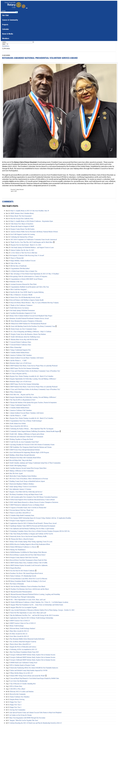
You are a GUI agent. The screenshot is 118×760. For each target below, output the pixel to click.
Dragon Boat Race (15, 568)
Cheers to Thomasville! (17, 258)
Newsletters (5, 46)
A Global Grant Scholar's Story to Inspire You (23, 271)
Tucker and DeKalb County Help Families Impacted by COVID (28, 670)
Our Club (5, 15)
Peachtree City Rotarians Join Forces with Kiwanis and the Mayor (30, 589)
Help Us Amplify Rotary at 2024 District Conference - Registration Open (31, 221)
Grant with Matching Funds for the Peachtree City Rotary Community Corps (33, 326)
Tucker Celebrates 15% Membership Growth (23, 576)
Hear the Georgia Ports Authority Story (21, 218)
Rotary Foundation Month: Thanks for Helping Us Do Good (28, 581)
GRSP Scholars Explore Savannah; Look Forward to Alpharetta (28, 565)
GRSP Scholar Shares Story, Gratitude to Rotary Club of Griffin (28, 563)
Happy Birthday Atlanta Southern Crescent (22, 260)
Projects (5, 25)
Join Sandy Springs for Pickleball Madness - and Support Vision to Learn (32, 247)
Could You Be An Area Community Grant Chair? (24, 442)
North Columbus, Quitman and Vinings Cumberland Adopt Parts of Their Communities (35, 463)
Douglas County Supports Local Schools (22, 520)
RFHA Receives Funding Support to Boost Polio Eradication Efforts (30, 544)
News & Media (7, 34)
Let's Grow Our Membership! (18, 681)
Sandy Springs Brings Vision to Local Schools (23, 486)
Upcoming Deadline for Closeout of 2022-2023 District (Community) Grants (32, 444)
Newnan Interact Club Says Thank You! (21, 510)
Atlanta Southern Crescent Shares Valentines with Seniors (27, 358)
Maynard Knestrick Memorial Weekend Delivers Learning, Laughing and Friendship (35, 594)
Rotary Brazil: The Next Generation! (21, 216)
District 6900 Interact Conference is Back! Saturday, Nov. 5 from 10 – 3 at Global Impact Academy (39, 602)
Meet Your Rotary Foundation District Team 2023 (24, 652)
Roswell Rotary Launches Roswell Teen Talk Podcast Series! (28, 555)
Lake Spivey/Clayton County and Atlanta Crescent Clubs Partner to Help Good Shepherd (35, 712)
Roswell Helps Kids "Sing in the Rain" (21, 460)
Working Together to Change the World (21, 439)
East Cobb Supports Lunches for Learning (22, 234)
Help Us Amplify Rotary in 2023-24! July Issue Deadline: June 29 (29, 211)
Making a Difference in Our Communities (22, 471)
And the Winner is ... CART (18, 360)
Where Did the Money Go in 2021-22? (21, 673)
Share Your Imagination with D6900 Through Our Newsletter (27, 718)
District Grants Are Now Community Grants (24, 329)
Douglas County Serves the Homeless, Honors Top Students (28, 334)
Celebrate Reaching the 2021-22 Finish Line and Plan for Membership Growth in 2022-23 (35, 723)
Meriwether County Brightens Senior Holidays (23, 476)
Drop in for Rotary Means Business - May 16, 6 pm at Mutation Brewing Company (34, 302)
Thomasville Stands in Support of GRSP (22, 226)
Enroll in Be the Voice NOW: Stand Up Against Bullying (27, 292)
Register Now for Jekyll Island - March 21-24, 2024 (26, 245)
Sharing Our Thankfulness (18, 550)
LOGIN (3, 11)
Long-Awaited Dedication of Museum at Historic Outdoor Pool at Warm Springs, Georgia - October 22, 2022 (42, 610)
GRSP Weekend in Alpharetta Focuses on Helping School (27, 505)
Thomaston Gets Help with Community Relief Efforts (25, 457)
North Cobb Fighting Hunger (18, 465)
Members (5, 38)
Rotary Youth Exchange (17, 626)
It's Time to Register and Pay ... (19, 373)
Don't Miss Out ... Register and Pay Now (22, 394)
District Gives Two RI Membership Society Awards (25, 297)
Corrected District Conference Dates (20, 342)
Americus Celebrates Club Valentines (21, 355)
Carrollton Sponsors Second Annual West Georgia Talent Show (28, 468)
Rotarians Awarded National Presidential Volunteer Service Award (29, 318)
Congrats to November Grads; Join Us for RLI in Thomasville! (28, 507)
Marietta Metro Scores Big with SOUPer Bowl (24, 339)
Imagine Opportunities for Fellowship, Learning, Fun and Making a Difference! (33, 379)
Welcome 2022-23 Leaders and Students (22, 691)
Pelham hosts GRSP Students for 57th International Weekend (28, 323)
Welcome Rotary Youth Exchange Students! (22, 628)
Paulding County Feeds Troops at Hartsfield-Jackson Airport (27, 481)
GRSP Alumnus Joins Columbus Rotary (22, 213)
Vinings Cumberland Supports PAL (20, 350)
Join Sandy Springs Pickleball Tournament (22, 310)
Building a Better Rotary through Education (22, 455)
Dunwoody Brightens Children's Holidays (22, 484)
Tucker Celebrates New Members (20, 697)
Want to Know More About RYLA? (20, 644)
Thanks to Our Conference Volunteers (21, 305)
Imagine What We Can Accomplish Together (24, 607)
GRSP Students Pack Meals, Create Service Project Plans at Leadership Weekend (33, 366)
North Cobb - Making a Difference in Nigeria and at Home (27, 434)
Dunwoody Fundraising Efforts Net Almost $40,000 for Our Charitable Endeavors (34, 668)
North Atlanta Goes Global (18, 423)
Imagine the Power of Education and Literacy (23, 647)
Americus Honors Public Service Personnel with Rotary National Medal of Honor (34, 232)
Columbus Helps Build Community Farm (22, 515)
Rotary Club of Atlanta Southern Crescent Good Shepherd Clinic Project (31, 316)
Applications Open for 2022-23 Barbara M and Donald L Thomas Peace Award (33, 523)
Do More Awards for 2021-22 (18, 634)
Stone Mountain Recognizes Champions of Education (26, 321)
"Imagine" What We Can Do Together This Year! (23, 720)
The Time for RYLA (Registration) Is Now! (22, 400)
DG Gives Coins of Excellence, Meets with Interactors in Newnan (29, 478)
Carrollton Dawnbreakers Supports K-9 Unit (23, 313)
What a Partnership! (16, 347)
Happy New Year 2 (15, 705)
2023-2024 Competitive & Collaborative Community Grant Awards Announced (33, 239)
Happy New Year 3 (15, 702)
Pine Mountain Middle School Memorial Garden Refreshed (27, 639)
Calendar (5, 29)
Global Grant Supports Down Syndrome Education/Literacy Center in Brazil (32, 499)
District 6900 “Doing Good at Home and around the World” (27, 676)
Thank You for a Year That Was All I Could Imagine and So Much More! (31, 242)
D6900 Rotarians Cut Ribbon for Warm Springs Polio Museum (28, 552)
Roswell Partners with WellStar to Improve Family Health (27, 300)
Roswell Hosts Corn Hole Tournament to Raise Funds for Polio (28, 560)
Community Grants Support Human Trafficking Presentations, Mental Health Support (34, 431)
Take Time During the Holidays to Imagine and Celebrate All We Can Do (31, 534)
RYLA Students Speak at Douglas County (22, 665)
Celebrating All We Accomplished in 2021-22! (23, 649)
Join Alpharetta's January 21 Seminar (20, 489)
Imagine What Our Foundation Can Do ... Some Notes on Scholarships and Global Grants (37, 605)
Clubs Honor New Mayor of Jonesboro (21, 224)
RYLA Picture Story (16, 686)
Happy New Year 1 (15, 707)
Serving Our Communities (17, 710)
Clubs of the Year (15, 263)
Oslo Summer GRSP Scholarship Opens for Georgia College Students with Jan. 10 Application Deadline (40, 518)
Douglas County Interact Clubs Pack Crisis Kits (24, 557)
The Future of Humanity (17, 584)
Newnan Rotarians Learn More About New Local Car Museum (28, 578)
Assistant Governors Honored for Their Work (23, 284)
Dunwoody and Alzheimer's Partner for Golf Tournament (26, 436)
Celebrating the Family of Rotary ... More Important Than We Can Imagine (31, 429)
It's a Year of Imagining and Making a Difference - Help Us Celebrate (31, 331)
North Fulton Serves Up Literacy (19, 308)
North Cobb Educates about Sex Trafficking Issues (25, 337)
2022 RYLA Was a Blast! (17, 689)
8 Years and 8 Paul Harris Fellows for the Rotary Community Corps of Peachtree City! (35, 371)
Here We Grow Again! (16, 473)
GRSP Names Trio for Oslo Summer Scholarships (24, 368)
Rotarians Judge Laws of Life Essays (20, 363)
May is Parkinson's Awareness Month (21, 295)
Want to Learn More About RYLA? (20, 513)
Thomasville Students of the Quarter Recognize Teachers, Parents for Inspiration (33, 402)
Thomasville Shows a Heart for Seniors (22, 539)
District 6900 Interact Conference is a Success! (23, 547)
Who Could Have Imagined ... (19, 289)
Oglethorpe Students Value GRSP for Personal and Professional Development (32, 526)
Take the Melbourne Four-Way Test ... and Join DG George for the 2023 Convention (34, 615)
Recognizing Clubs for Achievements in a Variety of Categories (28, 276)
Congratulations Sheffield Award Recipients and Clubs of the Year (29, 287)
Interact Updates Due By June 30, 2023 (22, 250)
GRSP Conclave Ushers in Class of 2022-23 (23, 623)
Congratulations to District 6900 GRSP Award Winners (26, 279)
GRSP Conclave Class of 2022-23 (20, 620)
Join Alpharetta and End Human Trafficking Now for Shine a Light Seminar (32, 528)
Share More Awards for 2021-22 (19, 631)
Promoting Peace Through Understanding (23, 597)
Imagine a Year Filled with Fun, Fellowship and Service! (26, 492)
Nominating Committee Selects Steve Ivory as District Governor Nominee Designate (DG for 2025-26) (40, 531)
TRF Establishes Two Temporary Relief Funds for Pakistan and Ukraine (31, 447)
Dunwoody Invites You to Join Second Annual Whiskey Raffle (28, 536)
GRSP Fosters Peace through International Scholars (25, 450)
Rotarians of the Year (16, 281)
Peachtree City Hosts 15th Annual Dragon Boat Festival (26, 573)
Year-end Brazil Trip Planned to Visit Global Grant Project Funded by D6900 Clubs (34, 678)
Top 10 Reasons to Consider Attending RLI (23, 684)
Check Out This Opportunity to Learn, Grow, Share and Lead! (28, 613)
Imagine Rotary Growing (17, 699)
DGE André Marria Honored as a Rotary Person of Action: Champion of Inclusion (34, 502)
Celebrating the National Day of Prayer (21, 237)
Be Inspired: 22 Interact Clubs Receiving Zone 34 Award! (27, 255)
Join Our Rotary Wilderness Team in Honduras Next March (28, 586)
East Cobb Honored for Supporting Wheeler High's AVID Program (29, 452)
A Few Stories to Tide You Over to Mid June (24, 253)
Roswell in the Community (18, 694)
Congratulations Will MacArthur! (20, 268)
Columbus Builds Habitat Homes (19, 352)
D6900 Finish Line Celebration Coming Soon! (23, 662)
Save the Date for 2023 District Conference (22, 571)
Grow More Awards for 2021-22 (19, 636)
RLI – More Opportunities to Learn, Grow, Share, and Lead (28, 599)
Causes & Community (10, 20)
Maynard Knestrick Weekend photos (21, 592)
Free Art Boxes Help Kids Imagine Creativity (23, 641)
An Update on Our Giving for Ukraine (20, 715)
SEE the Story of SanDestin (18, 266)
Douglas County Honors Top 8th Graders (22, 229)
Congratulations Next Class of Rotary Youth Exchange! (26, 421)
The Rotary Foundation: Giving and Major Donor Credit (26, 494)
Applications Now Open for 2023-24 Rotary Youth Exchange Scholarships (31, 618)
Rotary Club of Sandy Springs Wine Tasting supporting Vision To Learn (31, 541)
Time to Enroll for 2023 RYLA (19, 426)
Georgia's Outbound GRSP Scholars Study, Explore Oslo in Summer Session (32, 655)
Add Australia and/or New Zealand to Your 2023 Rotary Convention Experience (34, 497)
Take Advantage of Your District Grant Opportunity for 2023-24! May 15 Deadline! (34, 274)
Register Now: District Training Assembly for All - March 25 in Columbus (31, 376)
